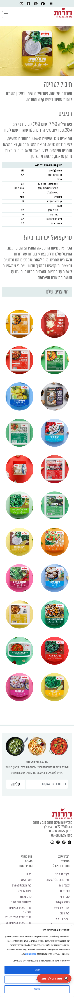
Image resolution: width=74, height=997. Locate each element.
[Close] (71, 926)
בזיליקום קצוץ (63, 919)
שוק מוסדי (27, 856)
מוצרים (29, 861)
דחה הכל (37, 989)
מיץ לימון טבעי (62, 874)
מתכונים (65, 861)
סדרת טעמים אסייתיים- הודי (17, 923)
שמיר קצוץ (26, 880)
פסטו (28, 874)
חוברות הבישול (61, 865)
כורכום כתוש (25, 896)
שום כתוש (65, 891)
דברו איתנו (63, 856)
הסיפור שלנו (26, 865)
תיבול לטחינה (24, 891)
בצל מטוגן (64, 913)
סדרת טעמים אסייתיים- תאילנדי (19, 910)
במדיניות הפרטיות (30, 953)
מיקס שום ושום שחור (21, 902)
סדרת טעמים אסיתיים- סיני (17, 917)
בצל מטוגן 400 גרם (21, 885)
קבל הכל (37, 969)
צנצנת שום (64, 885)
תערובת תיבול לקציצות (58, 880)
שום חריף (65, 896)
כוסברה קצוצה (63, 902)
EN (51, 4)
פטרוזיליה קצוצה (61, 908)
